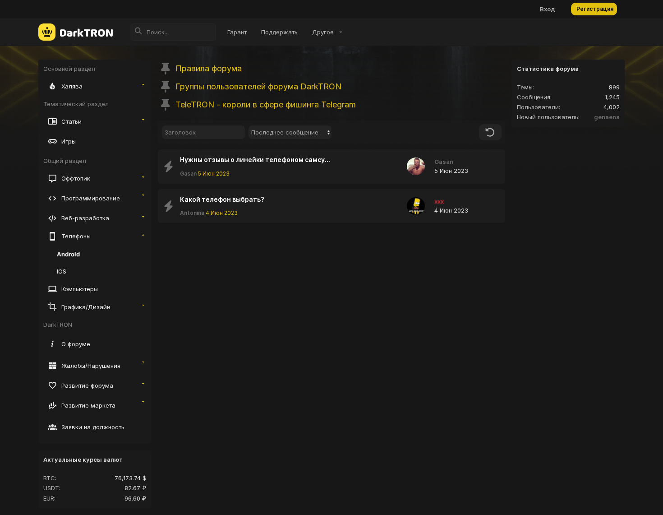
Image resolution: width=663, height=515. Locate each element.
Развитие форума (87, 385)
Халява (72, 86)
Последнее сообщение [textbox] (284, 132)
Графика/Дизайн (85, 307)
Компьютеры (79, 288)
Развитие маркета (88, 405)
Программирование (90, 198)
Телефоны (76, 236)
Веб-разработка (85, 218)
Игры (68, 141)
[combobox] (290, 132)
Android (68, 254)
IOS (61, 271)
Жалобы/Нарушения (90, 365)
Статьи (71, 121)
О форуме (75, 344)
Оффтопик (75, 178)
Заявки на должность (92, 427)
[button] (325, 32)
